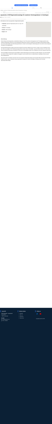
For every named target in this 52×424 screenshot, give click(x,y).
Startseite (2, 10)
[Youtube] (40, 314)
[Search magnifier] (41, 8)
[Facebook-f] (37, 314)
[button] (12, 8)
